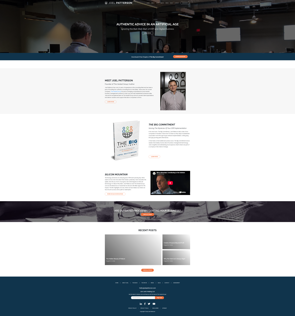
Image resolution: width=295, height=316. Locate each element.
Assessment (185, 3)
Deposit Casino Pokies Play (7, 37)
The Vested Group (116, 91)
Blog (171, 3)
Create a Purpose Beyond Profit (174, 243)
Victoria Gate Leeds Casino (10, 6)
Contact (177, 3)
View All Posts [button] (147, 270)
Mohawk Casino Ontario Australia (9, 41)
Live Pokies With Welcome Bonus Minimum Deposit (15, 22)
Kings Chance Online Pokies (11, 10)
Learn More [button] (147, 33)
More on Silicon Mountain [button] (115, 194)
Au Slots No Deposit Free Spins (9, 33)
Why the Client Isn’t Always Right (174, 259)
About (152, 3)
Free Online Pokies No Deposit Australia (11, 17)
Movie (162, 3)
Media (167, 3)
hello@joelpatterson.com (147, 288)
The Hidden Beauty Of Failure (115, 259)
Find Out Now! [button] (147, 214)
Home (148, 3)
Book (157, 3)
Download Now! (180, 56)
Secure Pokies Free (8, 8)
